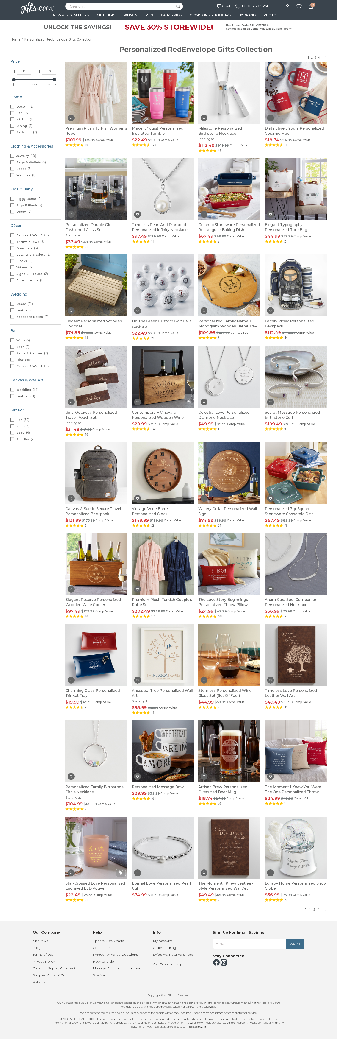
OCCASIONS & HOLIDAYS (210, 15)
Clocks (23, 261)
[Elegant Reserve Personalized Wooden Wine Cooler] (96, 564)
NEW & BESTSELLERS (71, 15)
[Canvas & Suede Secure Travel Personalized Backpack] (96, 473)
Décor (24, 106)
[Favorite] (299, 6)
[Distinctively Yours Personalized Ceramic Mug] (296, 93)
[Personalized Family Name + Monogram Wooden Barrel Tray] (229, 285)
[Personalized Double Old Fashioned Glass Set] (96, 189)
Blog (37, 948)
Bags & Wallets (30, 162)
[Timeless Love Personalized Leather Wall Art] (296, 655)
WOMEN (130, 15)
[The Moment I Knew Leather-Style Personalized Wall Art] (229, 848)
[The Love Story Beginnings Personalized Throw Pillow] (229, 564)
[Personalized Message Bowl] (163, 751)
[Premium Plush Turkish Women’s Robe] (96, 93)
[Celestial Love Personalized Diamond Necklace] (229, 377)
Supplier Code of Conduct (54, 975)
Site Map (100, 975)
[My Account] (287, 6)
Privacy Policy (44, 961)
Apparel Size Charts (108, 941)
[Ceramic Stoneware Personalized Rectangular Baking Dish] (229, 189)
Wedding (26, 390)
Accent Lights (29, 280)
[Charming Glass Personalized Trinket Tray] (96, 655)
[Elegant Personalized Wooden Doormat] (96, 285)
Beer (22, 347)
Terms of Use (43, 954)
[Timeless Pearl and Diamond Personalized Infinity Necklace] (163, 189)
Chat (226, 6)
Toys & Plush (28, 205)
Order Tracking (164, 948)
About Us (40, 941)
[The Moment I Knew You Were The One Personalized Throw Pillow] (296, 751)
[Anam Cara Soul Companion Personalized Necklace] (296, 564)
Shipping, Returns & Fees (173, 954)
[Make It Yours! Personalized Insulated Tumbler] (163, 93)
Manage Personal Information (117, 968)
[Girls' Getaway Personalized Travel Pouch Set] (96, 377)
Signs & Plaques (31, 274)
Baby (22, 432)
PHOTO (270, 15)
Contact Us (101, 948)
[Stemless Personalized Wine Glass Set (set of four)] (229, 655)
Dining (23, 126)
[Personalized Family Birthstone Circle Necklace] (96, 751)
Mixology (25, 360)
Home (15, 39)
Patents (39, 982)
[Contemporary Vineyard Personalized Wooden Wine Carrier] (163, 377)
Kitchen (25, 119)
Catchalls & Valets (33, 254)
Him (22, 426)
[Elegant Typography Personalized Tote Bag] (296, 189)
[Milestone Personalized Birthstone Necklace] (229, 93)
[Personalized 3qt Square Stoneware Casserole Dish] (296, 473)
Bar (22, 113)
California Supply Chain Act (54, 968)
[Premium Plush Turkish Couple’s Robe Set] (163, 564)
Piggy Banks (28, 199)
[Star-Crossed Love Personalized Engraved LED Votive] (96, 848)
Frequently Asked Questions (115, 954)
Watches (25, 175)
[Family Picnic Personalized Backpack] (296, 285)
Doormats (26, 248)
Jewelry (25, 156)
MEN (149, 15)
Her (22, 420)
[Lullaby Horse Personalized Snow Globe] (296, 848)
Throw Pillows (30, 242)
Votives (24, 267)
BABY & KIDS (171, 15)
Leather (24, 310)
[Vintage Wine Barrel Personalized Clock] (163, 473)
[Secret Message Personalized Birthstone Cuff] (296, 377)
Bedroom (26, 132)
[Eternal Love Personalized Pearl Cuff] (163, 848)
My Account (162, 941)
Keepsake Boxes (31, 317)
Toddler (25, 439)
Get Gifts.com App (167, 964)
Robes (23, 169)
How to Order (104, 961)
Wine (22, 340)
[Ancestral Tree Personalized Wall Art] (163, 655)
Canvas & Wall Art (33, 235)
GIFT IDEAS (106, 15)
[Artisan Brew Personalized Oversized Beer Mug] (229, 751)
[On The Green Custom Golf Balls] (163, 285)
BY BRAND (247, 15)
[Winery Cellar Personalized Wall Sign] (229, 473)
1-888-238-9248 (255, 6)
